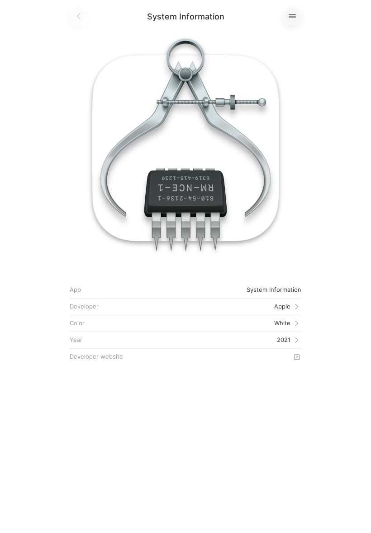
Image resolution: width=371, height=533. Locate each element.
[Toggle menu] (292, 16)
